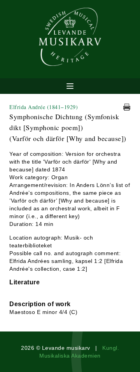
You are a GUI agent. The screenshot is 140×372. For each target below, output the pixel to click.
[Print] (127, 107)
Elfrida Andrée (43, 107)
